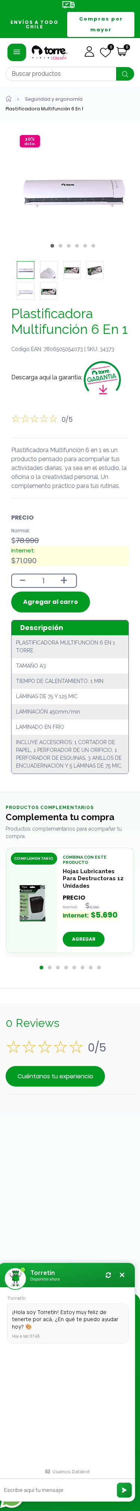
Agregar (84, 939)
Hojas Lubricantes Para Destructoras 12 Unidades (93, 878)
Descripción (41, 627)
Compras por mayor (101, 24)
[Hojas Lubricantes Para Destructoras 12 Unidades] (31, 903)
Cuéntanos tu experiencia (55, 1076)
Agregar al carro (50, 602)
